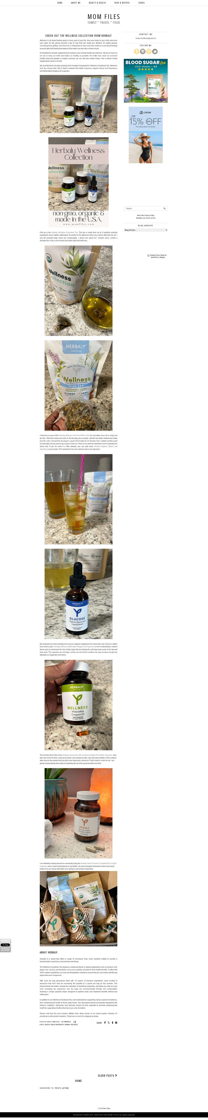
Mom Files (104, 17)
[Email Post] (74, 1022)
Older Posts (106, 1075)
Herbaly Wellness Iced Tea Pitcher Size (74, 435)
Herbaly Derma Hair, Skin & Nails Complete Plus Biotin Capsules (87, 755)
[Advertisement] (78, 1050)
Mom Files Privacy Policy (145, 215)
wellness (74, 1024)
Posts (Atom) (62, 1088)
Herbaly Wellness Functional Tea (65, 232)
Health (47, 1024)
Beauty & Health (97, 2)
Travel (141, 2)
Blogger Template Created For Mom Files (104, 1115)
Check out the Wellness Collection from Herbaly (78, 35)
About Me (76, 2)
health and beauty (57, 1024)
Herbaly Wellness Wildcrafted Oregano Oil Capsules (74, 647)
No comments (66, 1022)
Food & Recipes (122, 2)
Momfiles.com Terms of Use (145, 218)
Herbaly (67, 1024)
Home (60, 2)
